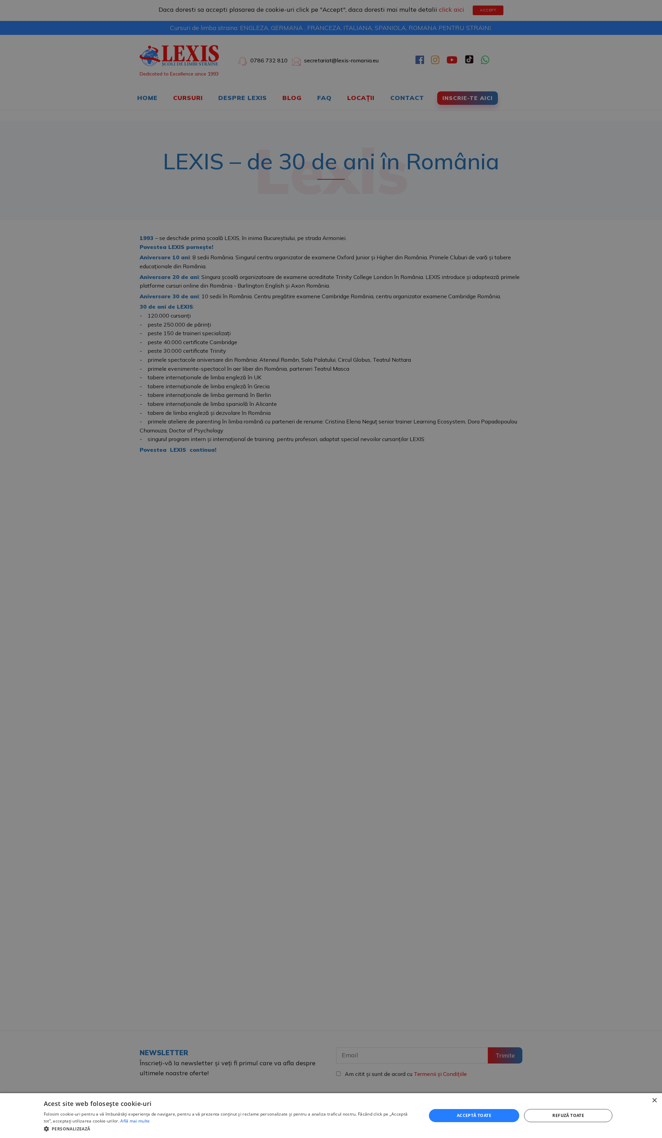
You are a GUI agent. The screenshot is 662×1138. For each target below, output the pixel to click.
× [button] (654, 1100)
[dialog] (331, 1115)
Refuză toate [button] (568, 1115)
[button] (229, 1129)
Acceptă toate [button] (474, 1115)
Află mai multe (135, 1121)
